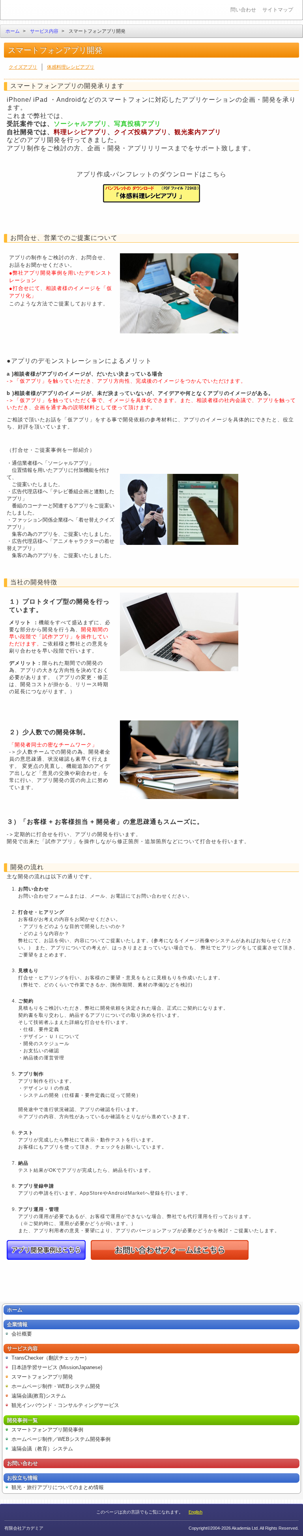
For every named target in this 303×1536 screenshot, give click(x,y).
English (195, 1512)
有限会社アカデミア (36, 10)
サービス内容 (44, 31)
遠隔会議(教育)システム (38, 1396)
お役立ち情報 (22, 1478)
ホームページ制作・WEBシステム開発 (55, 1386)
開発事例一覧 (22, 1420)
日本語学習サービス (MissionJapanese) (56, 1367)
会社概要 (21, 1334)
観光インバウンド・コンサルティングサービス (65, 1405)
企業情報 (17, 1324)
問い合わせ (243, 10)
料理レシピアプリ (80, 132)
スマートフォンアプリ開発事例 (47, 1430)
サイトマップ (277, 10)
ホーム (13, 31)
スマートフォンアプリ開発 (42, 1377)
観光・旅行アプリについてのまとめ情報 (57, 1487)
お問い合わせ (22, 1463)
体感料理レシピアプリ (70, 67)
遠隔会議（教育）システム (42, 1449)
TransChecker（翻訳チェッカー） (50, 1358)
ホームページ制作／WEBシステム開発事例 (60, 1439)
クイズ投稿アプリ (141, 132)
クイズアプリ (23, 67)
